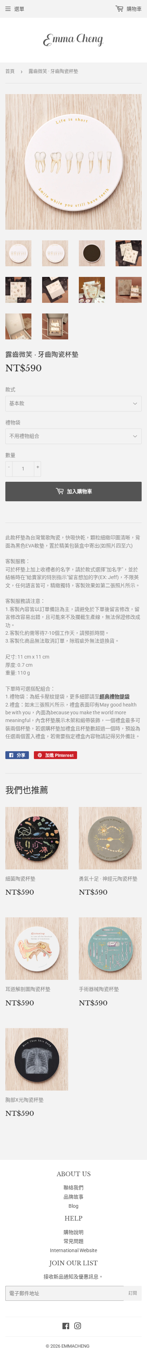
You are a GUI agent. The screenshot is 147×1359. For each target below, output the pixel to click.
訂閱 (132, 1293)
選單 (19, 9)
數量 (10, 455)
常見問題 (73, 1241)
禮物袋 (12, 422)
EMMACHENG (75, 1346)
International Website (73, 1250)
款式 (10, 389)
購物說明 (73, 1232)
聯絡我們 (73, 1187)
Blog (73, 1206)
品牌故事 (73, 1197)
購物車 (134, 9)
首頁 (10, 71)
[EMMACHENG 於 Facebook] (66, 1327)
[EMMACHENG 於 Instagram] (77, 1327)
